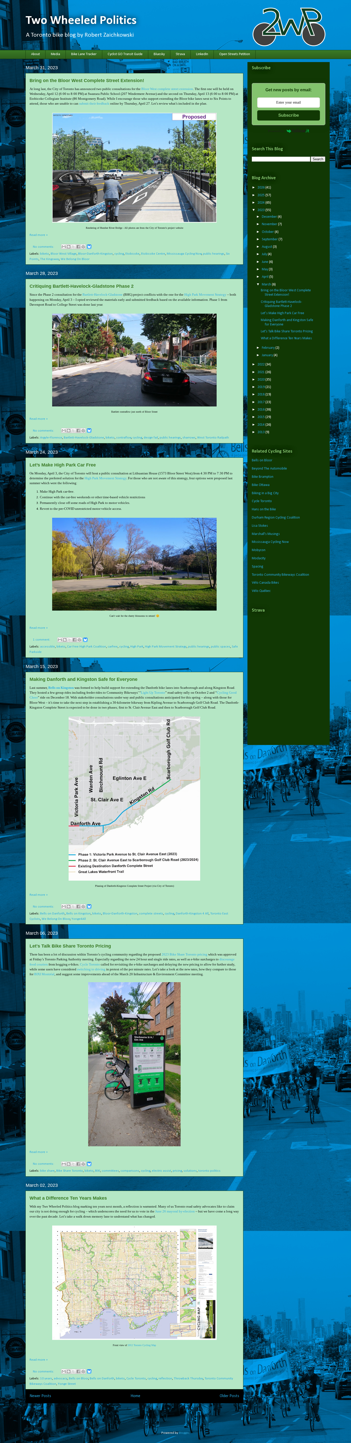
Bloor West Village (64, 253)
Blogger (184, 1433)
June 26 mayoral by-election (175, 1211)
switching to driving (91, 969)
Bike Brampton (262, 477)
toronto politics (209, 1170)
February (268, 348)
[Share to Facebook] (78, 246)
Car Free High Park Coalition (86, 646)
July (265, 254)
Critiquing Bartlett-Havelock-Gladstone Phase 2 (82, 286)
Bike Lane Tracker (84, 54)
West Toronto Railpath (213, 437)
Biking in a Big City (265, 493)
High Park (136, 646)
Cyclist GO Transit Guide (125, 54)
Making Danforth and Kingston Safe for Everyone (83, 679)
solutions (190, 1170)
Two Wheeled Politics (81, 21)
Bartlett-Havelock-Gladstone (102, 294)
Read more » (39, 235)
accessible (47, 646)
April (265, 277)
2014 (261, 425)
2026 (261, 188)
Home (135, 1396)
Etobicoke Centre (153, 253)
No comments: (44, 246)
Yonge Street (67, 1384)
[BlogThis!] (68, 246)
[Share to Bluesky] (89, 248)
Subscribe (288, 115)
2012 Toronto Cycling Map (142, 1345)
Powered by (276, 131)
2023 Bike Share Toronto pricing (184, 954)
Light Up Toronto (153, 692)
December (270, 217)
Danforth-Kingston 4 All (192, 913)
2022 (261, 364)
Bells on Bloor (78, 1378)
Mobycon (258, 550)
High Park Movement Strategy (205, 294)
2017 (261, 402)
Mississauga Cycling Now (184, 253)
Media (55, 54)
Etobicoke (132, 253)
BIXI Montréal (44, 974)
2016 (261, 410)
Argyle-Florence (51, 437)
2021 (261, 372)
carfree (113, 646)
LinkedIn (202, 54)
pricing (177, 1170)
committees (110, 1170)
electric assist (161, 1170)
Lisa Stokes (260, 526)
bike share (47, 1170)
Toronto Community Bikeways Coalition (280, 575)
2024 (261, 203)
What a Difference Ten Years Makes (68, 1198)
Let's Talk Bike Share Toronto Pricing (70, 946)
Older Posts (229, 1396)
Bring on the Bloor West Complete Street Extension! (87, 80)
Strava (180, 54)
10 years (46, 1378)
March (267, 284)
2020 (261, 380)
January (268, 355)
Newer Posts (40, 1396)
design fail (151, 437)
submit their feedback (94, 103)
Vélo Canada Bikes (265, 583)
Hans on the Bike (264, 509)
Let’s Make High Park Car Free (63, 464)
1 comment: (42, 639)
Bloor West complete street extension (167, 89)
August (267, 247)
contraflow (123, 437)
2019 (261, 387)
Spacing (257, 567)
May (265, 269)
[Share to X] (73, 246)
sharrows (189, 437)
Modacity (258, 558)
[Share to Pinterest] (83, 246)
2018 (261, 394)
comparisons (130, 1170)
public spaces (220, 646)
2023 (261, 210)
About (35, 54)
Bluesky (159, 54)
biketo (44, 253)
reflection (165, 1378)
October (268, 232)
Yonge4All (78, 919)
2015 (261, 417)
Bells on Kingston (61, 688)
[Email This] (63, 246)
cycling (119, 253)
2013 (261, 432)
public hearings (213, 253)
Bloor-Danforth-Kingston (95, 253)
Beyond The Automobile (269, 469)
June (265, 262)
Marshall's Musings (266, 534)
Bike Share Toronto (69, 1170)
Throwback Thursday (188, 1378)
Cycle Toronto (90, 964)
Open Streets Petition (234, 54)
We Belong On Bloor (75, 259)
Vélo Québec (261, 591)
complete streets (151, 913)
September (270, 239)
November (270, 224)
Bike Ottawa (261, 485)
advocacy (60, 1378)
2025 (261, 195)
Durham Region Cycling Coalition (276, 518)
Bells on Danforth (52, 913)
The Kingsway (49, 259)
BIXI (97, 1170)
